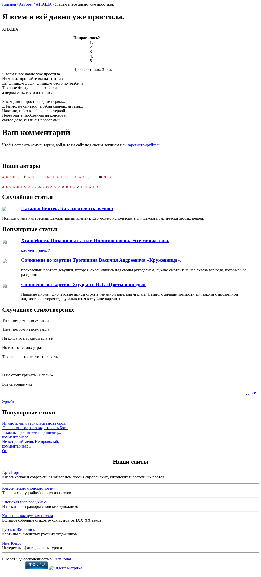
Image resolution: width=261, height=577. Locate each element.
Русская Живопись (18, 529)
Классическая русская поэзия (27, 516)
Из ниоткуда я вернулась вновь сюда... (35, 423)
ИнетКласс (11, 543)
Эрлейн (8, 401)
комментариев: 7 (35, 250)
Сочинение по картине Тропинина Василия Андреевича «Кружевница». (101, 260)
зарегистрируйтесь (144, 145)
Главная (9, 4)
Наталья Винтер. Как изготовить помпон (67, 208)
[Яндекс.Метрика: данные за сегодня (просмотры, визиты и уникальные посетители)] (65, 568)
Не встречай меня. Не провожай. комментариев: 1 (30, 443)
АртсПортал (12, 472)
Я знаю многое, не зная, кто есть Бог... (35, 428)
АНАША (44, 4)
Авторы (26, 4)
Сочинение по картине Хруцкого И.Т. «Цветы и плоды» (83, 284)
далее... (252, 393)
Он (4, 451)
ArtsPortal (63, 559)
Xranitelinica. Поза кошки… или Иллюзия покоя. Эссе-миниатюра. (95, 240)
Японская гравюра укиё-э (24, 502)
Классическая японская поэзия (28, 488)
